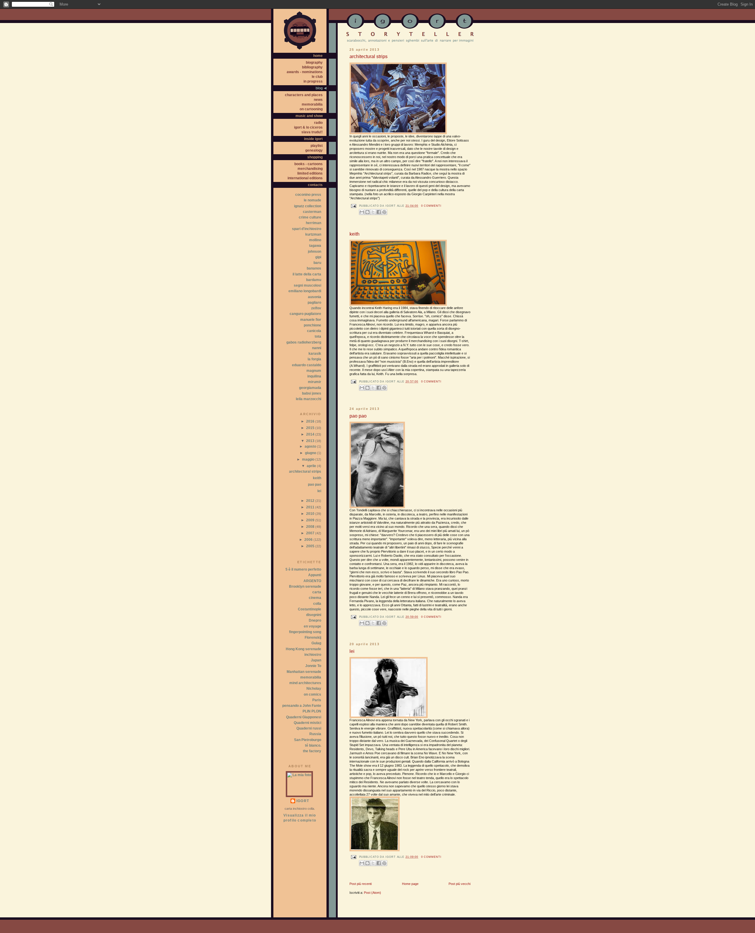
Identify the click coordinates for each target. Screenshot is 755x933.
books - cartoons (308, 164)
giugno (311, 453)
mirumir (314, 382)
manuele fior (310, 320)
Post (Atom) (372, 892)
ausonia (314, 297)
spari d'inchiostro (306, 229)
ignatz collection (307, 206)
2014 (310, 434)
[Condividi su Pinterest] (384, 212)
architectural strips (368, 56)
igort (302, 801)
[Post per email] (352, 206)
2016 (310, 421)
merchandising (310, 169)
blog (319, 88)
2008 (310, 527)
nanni (316, 348)
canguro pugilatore (305, 314)
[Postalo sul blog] (367, 212)
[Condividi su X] (373, 212)
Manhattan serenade (304, 672)
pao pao (358, 415)
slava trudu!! (312, 132)
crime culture (310, 217)
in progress (313, 81)
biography (314, 62)
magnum (313, 371)
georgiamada (310, 388)
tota (318, 336)
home (318, 56)
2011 (310, 507)
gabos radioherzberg (303, 342)
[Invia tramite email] (362, 212)
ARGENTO (312, 581)
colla (317, 604)
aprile (312, 466)
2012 (310, 501)
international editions (305, 178)
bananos (314, 268)
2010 (310, 514)
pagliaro (314, 302)
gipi (318, 257)
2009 (310, 520)
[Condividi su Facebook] (379, 212)
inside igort (313, 139)
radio (318, 123)
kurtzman (313, 234)
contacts (315, 185)
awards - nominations (305, 72)
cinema (315, 598)
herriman (313, 223)
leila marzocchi (308, 399)
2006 (309, 540)
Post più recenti (360, 884)
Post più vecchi (459, 884)
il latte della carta (307, 274)
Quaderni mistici (307, 723)
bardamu (313, 280)
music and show (309, 116)
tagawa (315, 246)
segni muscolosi (307, 285)
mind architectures (305, 683)
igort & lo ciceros (308, 127)
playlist (317, 146)
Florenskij (313, 637)
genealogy (314, 150)
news (318, 100)
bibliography (312, 67)
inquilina (314, 376)
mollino (315, 240)
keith (354, 233)
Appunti (314, 575)
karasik (314, 353)
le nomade (312, 200)
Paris (316, 700)
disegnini (313, 615)
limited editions (310, 173)
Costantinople (309, 609)
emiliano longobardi (304, 291)
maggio (308, 459)
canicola (314, 331)
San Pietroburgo (307, 740)
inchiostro (312, 655)
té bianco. (313, 745)
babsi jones (311, 393)
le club (317, 77)
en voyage (312, 626)
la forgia (314, 359)
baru (317, 263)
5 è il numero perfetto (303, 569)
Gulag (316, 643)
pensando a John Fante (301, 706)
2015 (310, 428)
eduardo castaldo (306, 365)
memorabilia (312, 104)
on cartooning (311, 109)
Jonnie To (313, 666)
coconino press (308, 195)
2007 (310, 533)
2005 (310, 546)
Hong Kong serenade (303, 649)
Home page (410, 884)
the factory (312, 751)
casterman (312, 212)
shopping (315, 157)
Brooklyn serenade (305, 586)
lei (351, 651)
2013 (310, 441)
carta (316, 592)
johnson (314, 251)
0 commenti (431, 205)
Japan (316, 660)
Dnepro (315, 620)
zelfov (316, 308)
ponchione (312, 325)
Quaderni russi (308, 728)
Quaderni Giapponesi (303, 717)
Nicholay (313, 688)
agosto (311, 446)
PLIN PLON (312, 711)
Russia (315, 734)
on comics (312, 694)
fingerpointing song (305, 632)
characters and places (304, 95)
